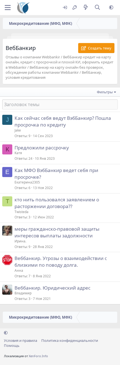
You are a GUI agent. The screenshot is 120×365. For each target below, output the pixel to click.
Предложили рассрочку (42, 147)
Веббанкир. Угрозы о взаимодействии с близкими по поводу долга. (61, 261)
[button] (111, 8)
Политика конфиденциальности (69, 340)
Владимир (23, 293)
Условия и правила (20, 340)
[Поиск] (98, 8)
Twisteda (21, 211)
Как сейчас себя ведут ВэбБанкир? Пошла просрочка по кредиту (63, 121)
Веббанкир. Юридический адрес (52, 288)
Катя (18, 153)
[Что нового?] (86, 8)
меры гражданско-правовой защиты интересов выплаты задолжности (57, 232)
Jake (18, 130)
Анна (19, 270)
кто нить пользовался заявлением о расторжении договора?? (57, 202)
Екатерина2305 (27, 182)
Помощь (12, 345)
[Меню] (7, 7)
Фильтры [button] (105, 91)
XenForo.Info (38, 356)
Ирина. (20, 241)
